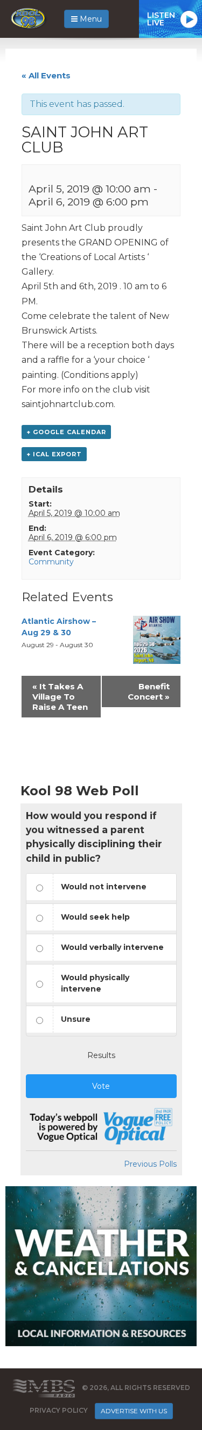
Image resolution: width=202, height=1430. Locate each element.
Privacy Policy (59, 1410)
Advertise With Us (134, 1411)
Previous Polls (150, 1164)
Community (51, 562)
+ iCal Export (54, 454)
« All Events (46, 75)
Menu (90, 19)
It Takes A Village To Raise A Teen (60, 696)
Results (101, 1055)
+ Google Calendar (66, 432)
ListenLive (161, 19)
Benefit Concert (149, 691)
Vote (101, 1086)
